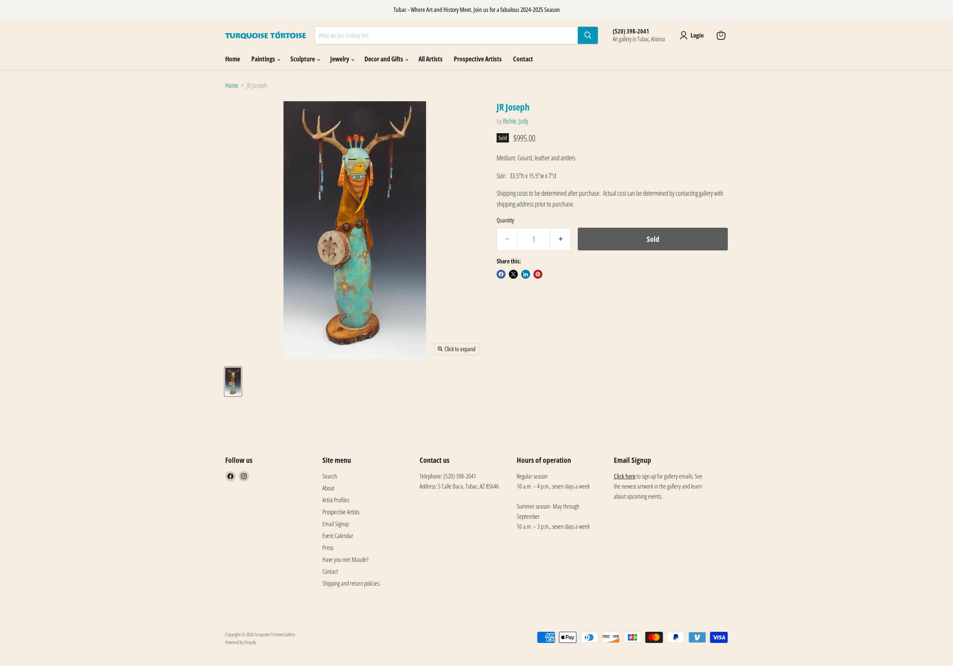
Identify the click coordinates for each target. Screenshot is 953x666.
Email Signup (335, 523)
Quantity (505, 220)
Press (327, 547)
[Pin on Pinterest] (537, 274)
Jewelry (340, 58)
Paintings (263, 58)
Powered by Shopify (240, 642)
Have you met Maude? (345, 559)
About (328, 488)
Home (232, 58)
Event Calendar (337, 535)
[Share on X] (513, 274)
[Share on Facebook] (501, 274)
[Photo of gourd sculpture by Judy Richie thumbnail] (233, 381)
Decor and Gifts (384, 58)
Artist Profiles (335, 500)
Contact (523, 58)
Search (329, 476)
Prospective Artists (478, 58)
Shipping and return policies (350, 583)
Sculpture (303, 58)
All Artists (430, 58)
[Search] (588, 35)
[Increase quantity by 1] (560, 239)
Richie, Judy (515, 120)
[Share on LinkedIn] (525, 274)
